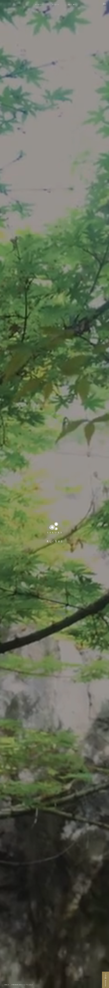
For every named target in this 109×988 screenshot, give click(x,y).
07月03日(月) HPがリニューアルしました (22, 984)
